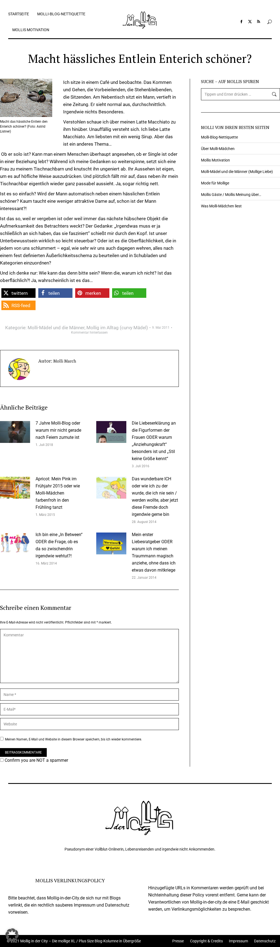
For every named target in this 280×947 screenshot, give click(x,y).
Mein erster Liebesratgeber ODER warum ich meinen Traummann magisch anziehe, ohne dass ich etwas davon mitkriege (154, 552)
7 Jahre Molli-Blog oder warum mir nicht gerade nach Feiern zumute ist (58, 430)
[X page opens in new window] (249, 21)
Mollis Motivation (215, 160)
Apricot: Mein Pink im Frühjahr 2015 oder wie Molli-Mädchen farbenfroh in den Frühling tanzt (58, 493)
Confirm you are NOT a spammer (36, 760)
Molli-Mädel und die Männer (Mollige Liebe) (237, 171)
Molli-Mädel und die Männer (56, 327)
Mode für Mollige (215, 183)
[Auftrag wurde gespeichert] (15, 432)
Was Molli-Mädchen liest (221, 206)
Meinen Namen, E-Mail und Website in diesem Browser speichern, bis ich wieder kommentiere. (73, 739)
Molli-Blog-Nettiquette (219, 137)
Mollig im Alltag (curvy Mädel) (117, 327)
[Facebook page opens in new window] (241, 21)
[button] (18, 293)
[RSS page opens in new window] (258, 21)
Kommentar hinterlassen (89, 332)
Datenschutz (265, 941)
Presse (178, 941)
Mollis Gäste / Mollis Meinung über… (231, 194)
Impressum (238, 941)
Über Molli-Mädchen (218, 148)
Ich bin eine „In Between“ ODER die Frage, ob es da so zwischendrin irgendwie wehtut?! (59, 545)
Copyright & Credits (206, 941)
